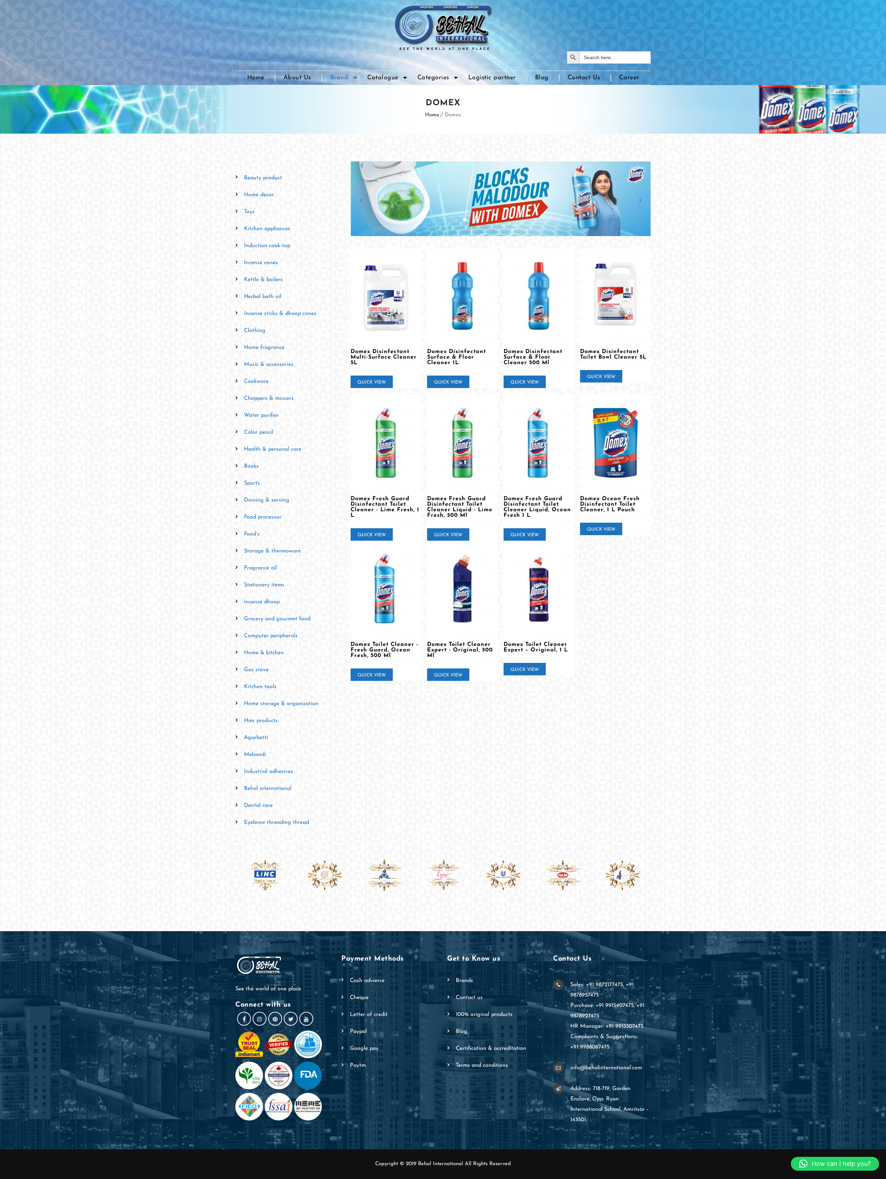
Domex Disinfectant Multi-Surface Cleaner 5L (384, 357)
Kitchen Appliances (267, 229)
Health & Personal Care (272, 449)
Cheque (359, 997)
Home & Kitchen (264, 653)
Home (255, 78)
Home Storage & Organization (281, 703)
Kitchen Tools (260, 687)
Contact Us (584, 78)
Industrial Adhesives (268, 771)
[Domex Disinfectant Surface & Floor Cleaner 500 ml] (539, 296)
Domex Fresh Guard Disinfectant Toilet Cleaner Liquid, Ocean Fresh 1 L (537, 507)
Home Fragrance (264, 347)
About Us (297, 78)
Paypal (358, 1031)
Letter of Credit (369, 1014)
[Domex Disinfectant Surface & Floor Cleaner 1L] (462, 296)
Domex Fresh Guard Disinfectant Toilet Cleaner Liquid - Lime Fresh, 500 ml (459, 507)
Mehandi (255, 754)
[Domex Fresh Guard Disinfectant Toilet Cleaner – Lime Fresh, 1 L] (386, 443)
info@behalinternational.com (606, 1068)
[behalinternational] (443, 25)
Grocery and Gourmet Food (277, 619)
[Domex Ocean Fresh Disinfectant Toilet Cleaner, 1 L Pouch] (615, 443)
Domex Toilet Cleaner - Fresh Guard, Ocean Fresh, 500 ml (384, 650)
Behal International (267, 788)
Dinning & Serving (266, 500)
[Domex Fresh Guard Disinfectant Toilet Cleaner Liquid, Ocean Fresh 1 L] (539, 443)
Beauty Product (263, 178)
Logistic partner (492, 78)
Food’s (252, 534)
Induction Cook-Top (267, 246)
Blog (542, 78)
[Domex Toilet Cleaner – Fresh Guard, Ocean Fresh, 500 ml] (386, 589)
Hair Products (261, 720)
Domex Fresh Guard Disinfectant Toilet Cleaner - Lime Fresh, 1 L (385, 507)
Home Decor (259, 195)
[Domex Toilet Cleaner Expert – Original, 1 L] (539, 589)
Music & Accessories (268, 364)
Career (629, 78)
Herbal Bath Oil (262, 296)
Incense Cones (261, 263)
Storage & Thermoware (272, 551)
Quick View (372, 382)
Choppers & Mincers (269, 398)
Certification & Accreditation (491, 1048)
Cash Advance (367, 980)
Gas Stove (256, 670)
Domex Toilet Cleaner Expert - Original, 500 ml (460, 650)
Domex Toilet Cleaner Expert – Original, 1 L (536, 647)
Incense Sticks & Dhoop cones (280, 313)
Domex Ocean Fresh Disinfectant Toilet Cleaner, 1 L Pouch (610, 504)
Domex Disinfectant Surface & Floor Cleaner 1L (456, 357)
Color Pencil (258, 432)
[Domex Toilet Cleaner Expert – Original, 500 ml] (462, 589)
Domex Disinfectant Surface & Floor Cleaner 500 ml (533, 357)
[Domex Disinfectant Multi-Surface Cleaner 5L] (386, 296)
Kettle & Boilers (263, 279)
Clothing (254, 330)
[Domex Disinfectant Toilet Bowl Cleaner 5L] (615, 296)
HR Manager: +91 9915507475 (606, 1026)
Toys (249, 212)
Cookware (256, 381)
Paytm (358, 1065)
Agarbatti (256, 737)
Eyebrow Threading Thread (276, 822)
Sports (252, 483)
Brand (339, 78)
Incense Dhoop (262, 602)
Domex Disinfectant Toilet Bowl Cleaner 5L (613, 354)
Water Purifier (261, 415)
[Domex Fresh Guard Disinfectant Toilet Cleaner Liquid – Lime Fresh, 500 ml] (462, 443)
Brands (464, 980)
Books (251, 466)
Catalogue (382, 78)
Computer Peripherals (271, 636)
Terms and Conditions (482, 1065)
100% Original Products (484, 1014)
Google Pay (364, 1048)
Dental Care (258, 805)
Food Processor (262, 517)
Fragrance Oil (260, 568)
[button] (835, 1164)
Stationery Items (264, 585)
